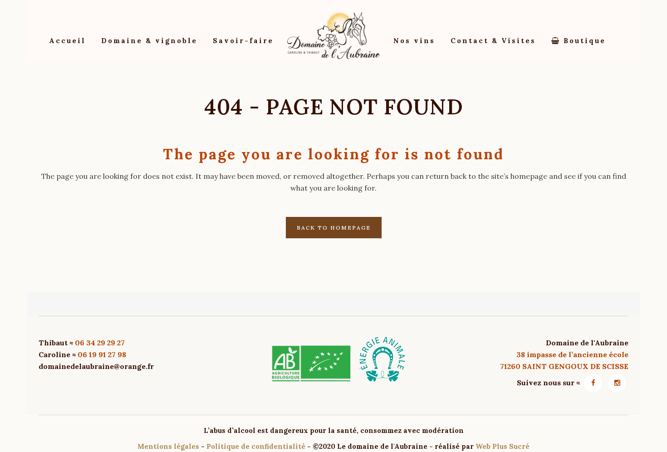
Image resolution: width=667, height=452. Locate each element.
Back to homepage (334, 227)
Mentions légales (168, 446)
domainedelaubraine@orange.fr (96, 366)
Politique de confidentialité (255, 446)
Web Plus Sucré (503, 446)
